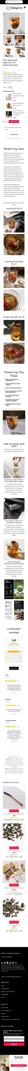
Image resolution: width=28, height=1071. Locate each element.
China (15, 761)
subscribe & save (18, 765)
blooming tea (12, 768)
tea (17, 772)
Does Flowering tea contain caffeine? (13, 384)
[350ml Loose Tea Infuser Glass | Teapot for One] (14, 467)
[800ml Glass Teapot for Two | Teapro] (14, 549)
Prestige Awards (15, 976)
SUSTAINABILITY (6, 1010)
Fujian (15, 763)
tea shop (14, 767)
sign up (14, 1044)
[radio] (10, 87)
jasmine (7, 772)
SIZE (5, 87)
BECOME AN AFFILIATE (8, 991)
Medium (9, 765)
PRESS (3, 1013)
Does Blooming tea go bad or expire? (13, 404)
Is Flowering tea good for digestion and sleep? (12, 400)
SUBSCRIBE (4, 994)
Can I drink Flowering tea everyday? (12, 396)
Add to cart (13, 121)
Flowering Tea (8, 763)
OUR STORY (4, 1007)
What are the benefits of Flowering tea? (12, 380)
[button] (12, 15)
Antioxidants (15, 759)
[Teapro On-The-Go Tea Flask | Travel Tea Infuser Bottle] (14, 508)
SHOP (3, 997)
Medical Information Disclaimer (14, 409)
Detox (19, 761)
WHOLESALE (5, 1016)
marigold (13, 772)
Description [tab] (14, 134)
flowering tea (9, 770)
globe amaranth (18, 770)
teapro (21, 772)
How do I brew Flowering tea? (14, 388)
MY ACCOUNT (5, 988)
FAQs (2, 985)
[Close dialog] (26, 1056)
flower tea (20, 768)
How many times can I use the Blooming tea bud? (14, 391)
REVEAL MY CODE (18, 1065)
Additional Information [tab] (14, 138)
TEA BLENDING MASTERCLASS (10, 1019)
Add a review (14, 668)
